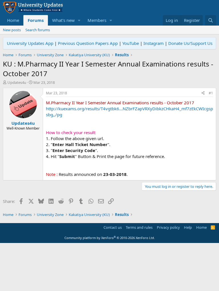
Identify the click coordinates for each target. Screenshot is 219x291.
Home (13, 20)
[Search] (210, 20)
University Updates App (30, 43)
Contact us (113, 227)
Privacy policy (168, 227)
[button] (79, 20)
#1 (211, 93)
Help (188, 227)
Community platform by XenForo (109, 238)
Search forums (37, 29)
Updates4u (16, 82)
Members (97, 20)
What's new (63, 20)
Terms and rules (139, 227)
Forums (36, 20)
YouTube (130, 43)
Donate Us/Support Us (190, 43)
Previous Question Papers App (88, 43)
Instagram (153, 43)
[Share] (203, 93)
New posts (12, 29)
